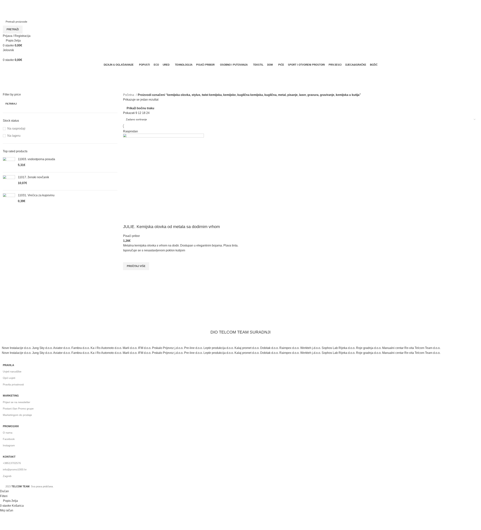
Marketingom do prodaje (17, 414)
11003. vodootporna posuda (36, 159)
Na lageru (13, 135)
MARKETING (11, 395)
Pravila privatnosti (13, 384)
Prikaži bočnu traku (140, 108)
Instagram (9, 445)
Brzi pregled (127, 275)
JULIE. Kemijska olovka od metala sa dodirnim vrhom (171, 226)
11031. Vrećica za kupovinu (36, 195)
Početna (129, 94)
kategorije (10, 90)
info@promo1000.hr (15, 469)
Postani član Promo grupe (18, 408)
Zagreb (7, 476)
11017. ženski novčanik (33, 177)
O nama (7, 432)
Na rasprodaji (16, 128)
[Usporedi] (127, 219)
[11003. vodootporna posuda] (9, 163)
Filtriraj (11, 103)
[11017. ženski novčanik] (9, 181)
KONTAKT (9, 456)
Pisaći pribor (131, 235)
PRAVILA (8, 365)
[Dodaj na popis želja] (127, 257)
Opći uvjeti (9, 377)
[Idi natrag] (7, 72)
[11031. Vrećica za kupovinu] (9, 199)
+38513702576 (12, 463)
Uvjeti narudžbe (12, 371)
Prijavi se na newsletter (16, 402)
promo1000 (11, 426)
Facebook (9, 439)
